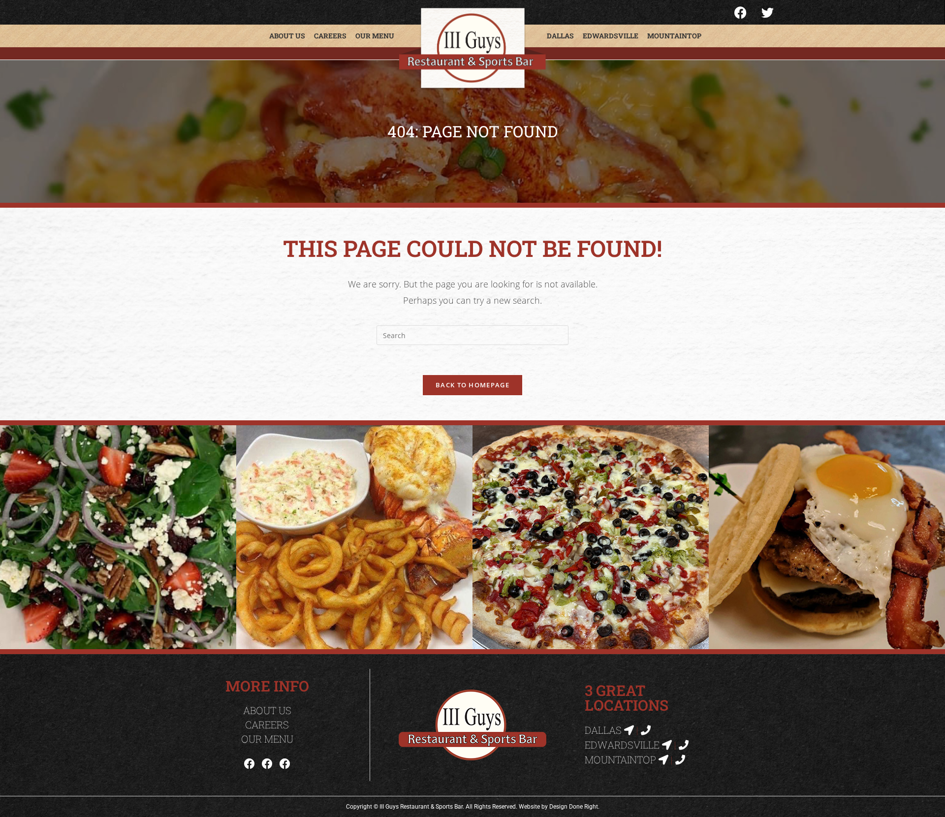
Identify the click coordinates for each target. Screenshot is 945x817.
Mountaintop (674, 35)
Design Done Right (573, 806)
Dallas (560, 35)
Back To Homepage (472, 384)
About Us (287, 35)
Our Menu (374, 35)
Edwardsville (610, 35)
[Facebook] (249, 763)
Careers (330, 35)
